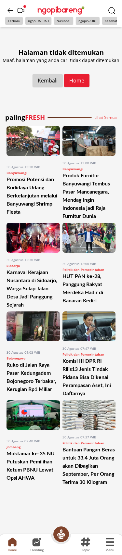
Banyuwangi (17, 172)
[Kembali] (10, 10)
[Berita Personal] (61, 534)
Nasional (64, 21)
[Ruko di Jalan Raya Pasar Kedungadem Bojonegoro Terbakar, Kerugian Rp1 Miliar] (33, 328)
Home (76, 80)
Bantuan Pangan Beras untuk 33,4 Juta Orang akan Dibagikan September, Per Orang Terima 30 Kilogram (88, 466)
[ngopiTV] (21, 10)
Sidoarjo (13, 265)
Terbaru (14, 21)
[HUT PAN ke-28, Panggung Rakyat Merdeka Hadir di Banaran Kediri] (89, 240)
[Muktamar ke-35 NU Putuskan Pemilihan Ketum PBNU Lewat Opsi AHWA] (33, 417)
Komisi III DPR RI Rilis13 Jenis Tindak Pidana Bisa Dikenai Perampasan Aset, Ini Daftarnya (86, 377)
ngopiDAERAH (38, 21)
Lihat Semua (105, 117)
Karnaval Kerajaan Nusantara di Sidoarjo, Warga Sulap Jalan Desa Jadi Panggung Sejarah (32, 289)
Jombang (14, 447)
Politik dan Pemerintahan (83, 269)
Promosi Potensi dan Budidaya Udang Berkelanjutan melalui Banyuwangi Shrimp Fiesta (32, 196)
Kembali (48, 80)
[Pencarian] (111, 10)
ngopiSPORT (87, 21)
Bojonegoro (16, 358)
